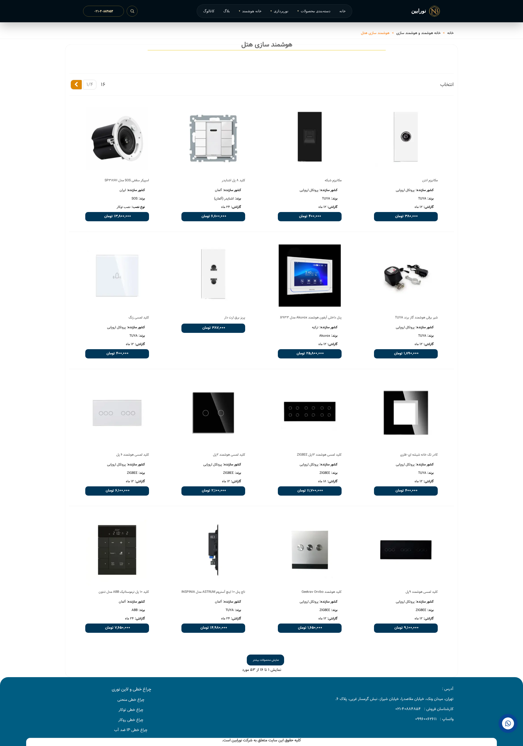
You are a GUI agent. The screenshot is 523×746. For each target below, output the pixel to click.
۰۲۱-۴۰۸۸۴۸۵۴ (103, 11)
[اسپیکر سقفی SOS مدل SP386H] (117, 138)
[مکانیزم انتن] (406, 138)
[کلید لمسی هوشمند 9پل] (406, 550)
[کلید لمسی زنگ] (117, 275)
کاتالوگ (208, 11)
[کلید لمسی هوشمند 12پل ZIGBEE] (310, 412)
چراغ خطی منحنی (130, 699)
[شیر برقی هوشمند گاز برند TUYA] (406, 275)
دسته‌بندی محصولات (313, 11)
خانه (342, 11)
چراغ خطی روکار (130, 720)
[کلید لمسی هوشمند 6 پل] (117, 412)
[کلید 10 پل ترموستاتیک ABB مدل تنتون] (117, 550)
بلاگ (226, 11)
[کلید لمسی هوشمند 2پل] (213, 412)
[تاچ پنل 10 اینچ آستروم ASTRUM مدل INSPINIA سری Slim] (213, 550)
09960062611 (426, 719)
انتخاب (447, 84)
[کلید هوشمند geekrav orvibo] (310, 550)
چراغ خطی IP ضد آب (130, 730)
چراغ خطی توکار (130, 710)
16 (103, 84)
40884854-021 (408, 709)
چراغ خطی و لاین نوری (131, 689)
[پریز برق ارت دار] (213, 275)
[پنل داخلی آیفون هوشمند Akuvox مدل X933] (310, 275)
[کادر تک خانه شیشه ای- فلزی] (406, 412)
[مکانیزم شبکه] (310, 138)
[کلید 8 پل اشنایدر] (213, 138)
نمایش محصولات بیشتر (266, 660)
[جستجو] (132, 11)
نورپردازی (279, 11)
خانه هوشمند (250, 11)
